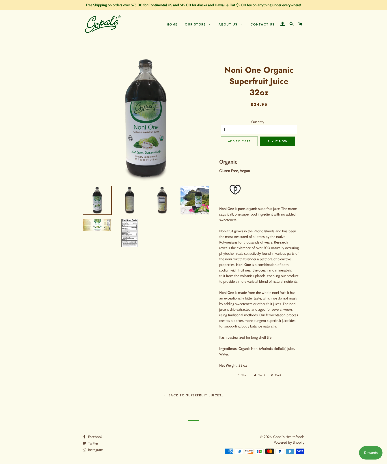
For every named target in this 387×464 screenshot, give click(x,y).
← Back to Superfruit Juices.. (193, 395)
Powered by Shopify (289, 442)
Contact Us (262, 24)
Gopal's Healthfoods (288, 437)
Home (172, 24)
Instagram (95, 450)
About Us (229, 24)
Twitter (92, 443)
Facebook (94, 437)
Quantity (257, 122)
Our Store (196, 24)
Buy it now (277, 141)
